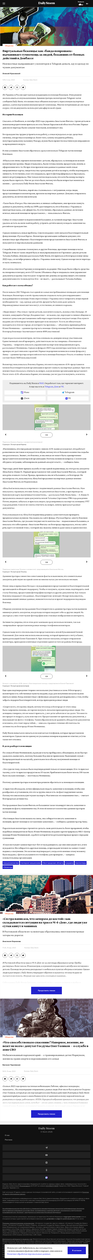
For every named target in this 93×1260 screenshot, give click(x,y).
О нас (7, 1135)
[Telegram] (46, 1148)
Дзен (56, 387)
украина (69, 863)
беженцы (7, 867)
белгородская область (52, 863)
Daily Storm (46, 3)
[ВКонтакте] (46, 1163)
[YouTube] (46, 1155)
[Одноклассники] (46, 1170)
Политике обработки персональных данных (28, 1254)
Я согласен (76, 1250)
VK (62, 387)
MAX (41, 383)
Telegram (49, 387)
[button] (4, 4)
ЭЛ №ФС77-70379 (52, 1186)
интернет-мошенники (30, 863)
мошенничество (11, 863)
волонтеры (80, 863)
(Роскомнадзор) (25, 1186)
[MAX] (46, 1178)
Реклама (8, 1140)
